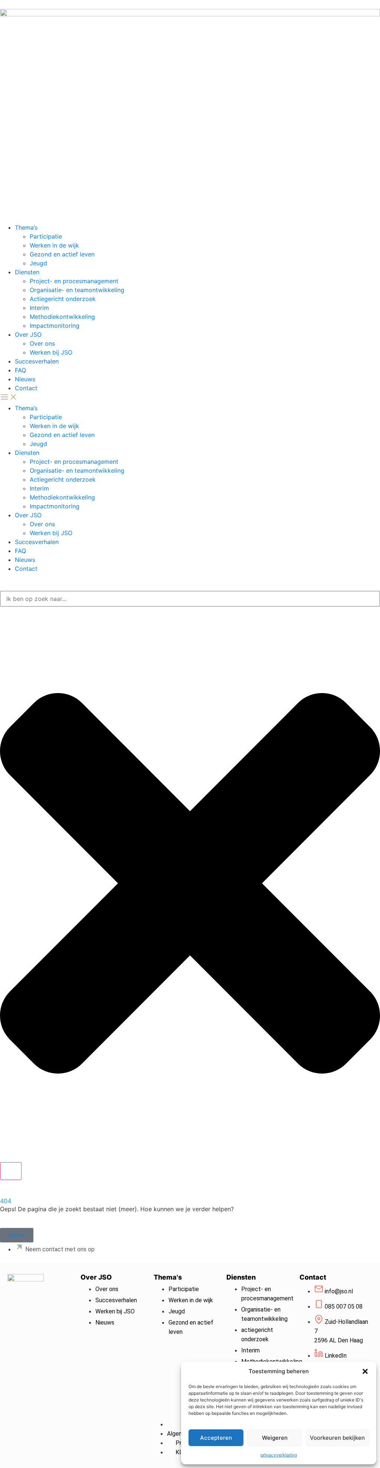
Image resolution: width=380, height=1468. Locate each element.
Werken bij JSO (51, 352)
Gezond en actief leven (62, 254)
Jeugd (38, 263)
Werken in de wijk (54, 245)
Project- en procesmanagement (74, 281)
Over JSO (28, 334)
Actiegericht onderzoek (63, 299)
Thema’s (26, 227)
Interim (39, 307)
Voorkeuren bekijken (337, 1437)
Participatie (46, 236)
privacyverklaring (279, 1455)
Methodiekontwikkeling (62, 316)
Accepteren (216, 1437)
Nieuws (25, 379)
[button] (365, 1371)
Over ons (42, 343)
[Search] (11, 1171)
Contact (26, 388)
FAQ (20, 370)
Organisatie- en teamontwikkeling (77, 290)
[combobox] (190, 599)
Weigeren (275, 1437)
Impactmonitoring (54, 325)
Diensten (27, 272)
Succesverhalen (37, 361)
